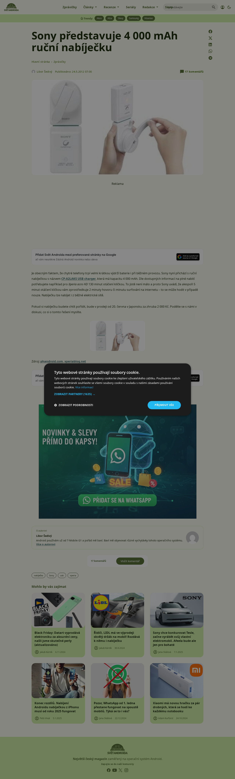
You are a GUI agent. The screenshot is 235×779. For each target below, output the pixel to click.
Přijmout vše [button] (164, 405)
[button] (117, 394)
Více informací (84, 387)
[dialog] (117, 389)
